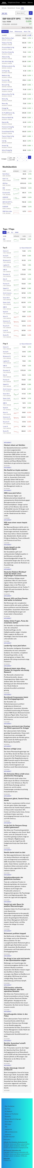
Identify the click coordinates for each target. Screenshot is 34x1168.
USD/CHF (5, 197)
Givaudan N (6, 274)
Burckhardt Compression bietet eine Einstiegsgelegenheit (16, 698)
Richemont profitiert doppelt (15, 933)
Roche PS (6, 335)
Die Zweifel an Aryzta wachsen (16, 470)
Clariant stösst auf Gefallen (14, 445)
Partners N (6, 283)
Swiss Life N (6, 302)
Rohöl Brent (6, 174)
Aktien (4, 2)
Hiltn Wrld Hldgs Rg (7, 61)
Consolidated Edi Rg (8, 131)
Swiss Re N (6, 297)
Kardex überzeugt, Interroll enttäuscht (14, 1069)
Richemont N (6, 260)
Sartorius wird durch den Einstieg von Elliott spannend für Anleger (17, 727)
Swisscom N (6, 321)
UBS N (5, 269)
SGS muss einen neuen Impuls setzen (15, 523)
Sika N (5, 279)
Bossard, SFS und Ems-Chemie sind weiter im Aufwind (16, 599)
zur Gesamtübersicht (25, 247)
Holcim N (5, 251)
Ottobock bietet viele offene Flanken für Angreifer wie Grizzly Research (16, 670)
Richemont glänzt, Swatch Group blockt (16, 799)
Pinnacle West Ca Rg (8, 47)
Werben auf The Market (11, 1114)
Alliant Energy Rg (7, 150)
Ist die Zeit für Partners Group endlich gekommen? (15, 826)
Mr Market (7, 442)
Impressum (8, 1134)
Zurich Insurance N (8, 293)
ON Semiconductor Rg (8, 66)
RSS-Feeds (8, 1124)
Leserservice (8, 1129)
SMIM (16, 232)
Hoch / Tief (27, 31)
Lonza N (5, 330)
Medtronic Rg (6, 75)
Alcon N (5, 316)
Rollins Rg (5, 99)
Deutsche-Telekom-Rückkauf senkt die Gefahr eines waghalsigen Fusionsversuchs (15, 573)
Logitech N (6, 265)
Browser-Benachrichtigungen (13, 1119)
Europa (18, 8)
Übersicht (5, 31)
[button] (31, 13)
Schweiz (4, 8)
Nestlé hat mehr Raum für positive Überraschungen (14, 905)
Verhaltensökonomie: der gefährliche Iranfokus (13, 878)
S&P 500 (4, 13)
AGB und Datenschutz (11, 1132)
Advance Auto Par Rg (8, 94)
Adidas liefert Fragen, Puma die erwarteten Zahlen (16, 622)
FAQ (6, 1127)
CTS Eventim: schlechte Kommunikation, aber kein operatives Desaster (14, 989)
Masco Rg (5, 103)
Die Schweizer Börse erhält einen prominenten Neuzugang (16, 775)
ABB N (5, 307)
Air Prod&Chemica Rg (8, 113)
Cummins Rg (5, 80)
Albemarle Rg (6, 57)
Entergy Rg (5, 108)
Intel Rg (4, 141)
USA (22, 8)
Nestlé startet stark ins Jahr (14, 852)
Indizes (24, 2)
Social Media (8, 1121)
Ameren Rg (5, 145)
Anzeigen (4, 159)
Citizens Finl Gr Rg (7, 89)
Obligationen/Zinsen (14, 2)
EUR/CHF (5, 206)
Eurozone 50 (6, 192)
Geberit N (5, 288)
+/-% (28, 35)
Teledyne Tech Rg (7, 43)
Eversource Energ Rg (8, 127)
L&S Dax (5, 183)
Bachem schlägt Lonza (12, 749)
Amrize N (5, 255)
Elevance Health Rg (7, 117)
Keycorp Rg (5, 122)
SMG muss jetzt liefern (12, 493)
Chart (11, 31)
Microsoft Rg (5, 85)
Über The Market (9, 1106)
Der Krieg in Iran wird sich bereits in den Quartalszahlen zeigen (17, 959)
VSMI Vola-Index (7, 211)
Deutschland (11, 8)
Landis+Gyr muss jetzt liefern (15, 646)
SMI (4, 188)
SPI (8, 232)
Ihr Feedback (8, 1111)
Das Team (7, 1109)
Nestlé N (5, 311)
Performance (18, 31)
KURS (23, 35)
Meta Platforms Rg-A (8, 38)
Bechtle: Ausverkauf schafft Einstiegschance (15, 1044)
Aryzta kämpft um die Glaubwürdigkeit (12, 548)
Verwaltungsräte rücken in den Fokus (16, 1015)
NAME (3, 35)
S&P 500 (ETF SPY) (11, 18)
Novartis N (6, 325)
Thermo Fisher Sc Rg (8, 136)
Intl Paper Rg (5, 71)
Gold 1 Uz (5, 178)
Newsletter (8, 1116)
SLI (12, 232)
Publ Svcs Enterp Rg (8, 52)
